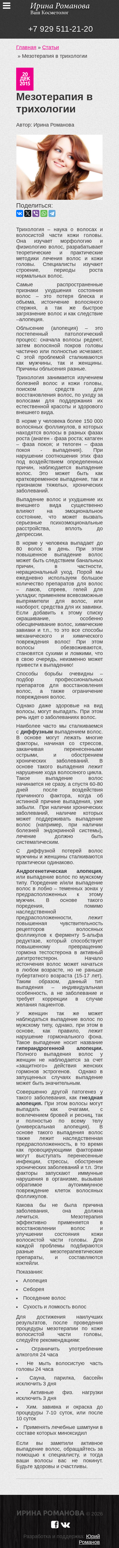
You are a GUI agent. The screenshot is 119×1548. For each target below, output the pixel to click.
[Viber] (35, 213)
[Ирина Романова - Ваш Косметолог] (59, 8)
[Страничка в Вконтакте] (65, 1524)
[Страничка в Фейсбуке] (55, 1524)
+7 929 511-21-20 (60, 28)
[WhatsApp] (43, 213)
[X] (27, 213)
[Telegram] (52, 213)
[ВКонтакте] (19, 213)
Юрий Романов (89, 1539)
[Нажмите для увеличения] (59, 167)
